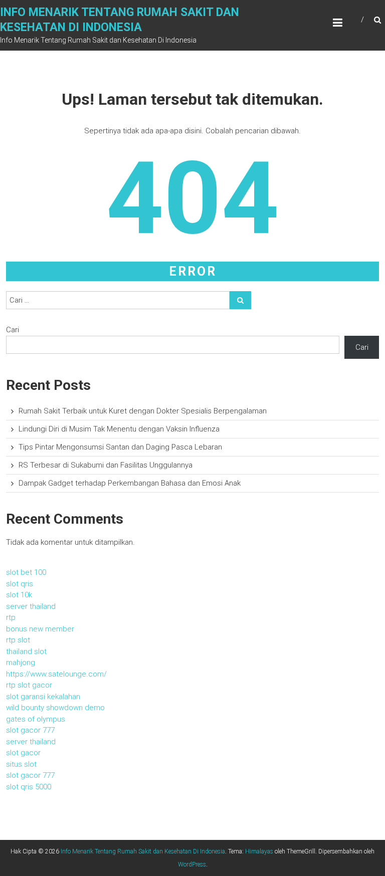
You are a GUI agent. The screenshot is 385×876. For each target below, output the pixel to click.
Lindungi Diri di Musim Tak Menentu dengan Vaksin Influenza (119, 428)
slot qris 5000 (28, 786)
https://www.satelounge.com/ (56, 674)
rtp (11, 617)
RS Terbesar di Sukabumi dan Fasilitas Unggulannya (105, 465)
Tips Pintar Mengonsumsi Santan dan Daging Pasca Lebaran (120, 447)
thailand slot (26, 651)
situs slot (21, 764)
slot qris (19, 583)
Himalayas (259, 851)
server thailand (31, 606)
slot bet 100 (26, 572)
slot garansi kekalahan (43, 696)
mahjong (20, 662)
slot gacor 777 (30, 730)
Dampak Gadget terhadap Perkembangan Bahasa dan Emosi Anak (130, 483)
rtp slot (18, 639)
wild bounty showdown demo (55, 707)
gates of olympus (35, 719)
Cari (12, 329)
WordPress (192, 864)
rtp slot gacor (29, 685)
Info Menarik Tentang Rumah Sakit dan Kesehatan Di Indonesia (143, 851)
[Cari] (240, 300)
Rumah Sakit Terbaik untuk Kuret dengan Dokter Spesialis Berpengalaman (143, 410)
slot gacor (23, 752)
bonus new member (40, 628)
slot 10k (19, 594)
